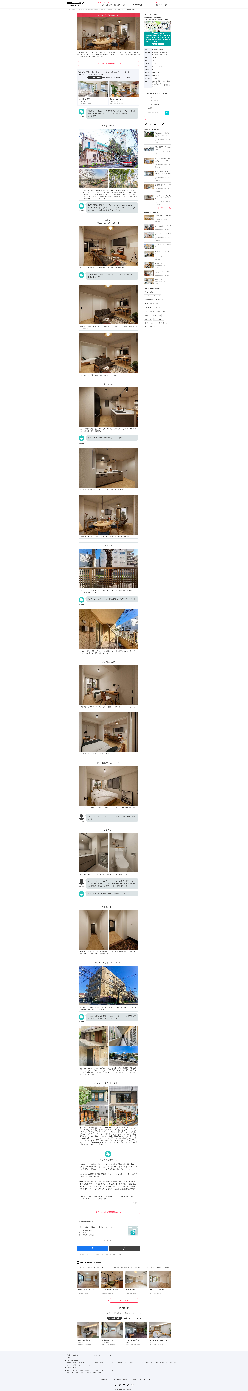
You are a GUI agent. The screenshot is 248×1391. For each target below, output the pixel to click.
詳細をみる (107, 1240)
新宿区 (89, 1372)
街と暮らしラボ (157, 315)
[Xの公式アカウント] (159, 124)
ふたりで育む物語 (71, 1365)
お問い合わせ (132, 1379)
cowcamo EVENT (149, 307)
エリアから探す (153, 101)
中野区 (94, 1372)
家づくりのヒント (158, 319)
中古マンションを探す (162, 5)
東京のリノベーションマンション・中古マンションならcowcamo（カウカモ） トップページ (91, 1370)
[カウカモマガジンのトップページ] (75, 4)
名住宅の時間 (148, 319)
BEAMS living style (150, 311)
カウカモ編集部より (150, 327)
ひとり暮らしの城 (171, 1363)
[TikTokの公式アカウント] (150, 124)
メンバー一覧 (117, 1379)
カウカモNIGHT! (82, 1363)
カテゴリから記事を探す (105, 5)
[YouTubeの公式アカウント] (155, 124)
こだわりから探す (153, 104)
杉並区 (99, 1372)
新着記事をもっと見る (164, 208)
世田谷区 (162, 1363)
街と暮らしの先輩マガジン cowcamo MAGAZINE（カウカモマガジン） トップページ (89, 1355)
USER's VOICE (129, 1363)
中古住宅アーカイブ (119, 5)
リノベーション (93, 1365)
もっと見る (124, 1300)
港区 (152, 1363)
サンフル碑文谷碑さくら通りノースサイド (157, 19)
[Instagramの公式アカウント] (146, 124)
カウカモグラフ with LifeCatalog (153, 303)
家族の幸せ (81, 1365)
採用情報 (125, 1379)
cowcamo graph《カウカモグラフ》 (154, 299)
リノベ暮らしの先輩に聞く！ (152, 296)
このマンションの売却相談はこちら (108, 63)
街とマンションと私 (161, 307)
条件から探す (152, 108)
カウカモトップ (153, 97)
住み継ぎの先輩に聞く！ (163, 311)
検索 (167, 112)
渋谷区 (147, 1363)
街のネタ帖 (148, 315)
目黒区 (156, 1363)
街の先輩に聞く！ (149, 292)
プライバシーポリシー (144, 1379)
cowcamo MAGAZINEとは (135, 5)
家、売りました (149, 323)
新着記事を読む (71, 1358)
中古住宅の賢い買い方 (161, 323)
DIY (86, 1365)
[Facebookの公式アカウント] (163, 124)
